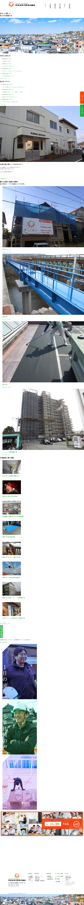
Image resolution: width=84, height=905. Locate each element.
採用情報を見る (3, 642)
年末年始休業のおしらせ (8, 76)
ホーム (45, 5)
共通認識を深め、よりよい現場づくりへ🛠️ (12, 92)
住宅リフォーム (38, 876)
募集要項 (49, 876)
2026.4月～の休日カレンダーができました (12, 71)
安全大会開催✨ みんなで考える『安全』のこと (13, 87)
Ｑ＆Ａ (64, 5)
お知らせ (67, 879)
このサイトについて (70, 883)
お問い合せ (68, 876)
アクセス (31, 880)
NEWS (9, 59)
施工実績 (60, 6)
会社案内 (50, 6)
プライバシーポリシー (70, 882)
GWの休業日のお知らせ (8, 66)
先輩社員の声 (50, 879)
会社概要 (31, 876)
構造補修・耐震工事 (40, 880)
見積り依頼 (68, 877)
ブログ (67, 880)
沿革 (30, 879)
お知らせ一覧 (3, 78)
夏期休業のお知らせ (7, 61)
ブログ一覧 (2, 104)
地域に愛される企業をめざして (9, 97)
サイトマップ (68, 885)
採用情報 (69, 6)
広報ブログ (10, 84)
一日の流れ (49, 877)
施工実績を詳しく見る (5, 623)
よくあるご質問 (59, 876)
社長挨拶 (31, 877)
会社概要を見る (3, 178)
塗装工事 (37, 877)
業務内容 (55, 6)
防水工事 (37, 879)
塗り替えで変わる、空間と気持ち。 (10, 102)
